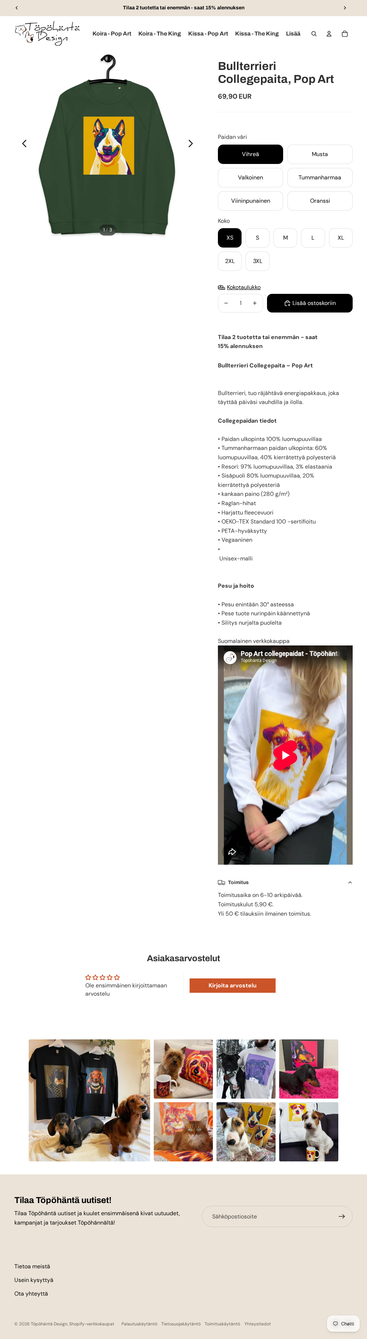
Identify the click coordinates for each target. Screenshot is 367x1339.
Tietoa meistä (32, 1266)
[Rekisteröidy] (341, 1216)
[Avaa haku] (314, 34)
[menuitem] (293, 34)
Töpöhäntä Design (49, 1324)
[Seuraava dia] (345, 8)
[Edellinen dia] (17, 8)
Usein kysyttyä (33, 1280)
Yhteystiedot (257, 1324)
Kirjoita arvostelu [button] (233, 985)
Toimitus (238, 882)
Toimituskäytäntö (222, 1324)
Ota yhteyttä (31, 1293)
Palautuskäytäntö (139, 1324)
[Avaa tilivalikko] (329, 34)
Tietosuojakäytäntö (181, 1324)
